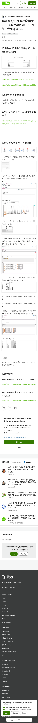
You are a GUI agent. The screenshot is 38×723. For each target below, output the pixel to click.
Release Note (6, 631)
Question (22, 7)
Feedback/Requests (8, 615)
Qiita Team (5, 690)
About (4, 598)
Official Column (7, 638)
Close (24, 713)
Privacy (4, 605)
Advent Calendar (7, 641)
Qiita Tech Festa (7, 645)
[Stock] (10, 408)
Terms (4, 602)
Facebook (5, 674)
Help (3, 619)
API (3, 655)
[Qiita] (6, 3)
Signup (32, 3)
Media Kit (5, 612)
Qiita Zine (5, 694)
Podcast (4, 681)
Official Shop (6, 697)
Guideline (5, 608)
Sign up (15, 713)
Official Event (32, 7)
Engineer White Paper (9, 651)
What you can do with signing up (15, 437)
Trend (5, 7)
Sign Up (23, 554)
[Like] (4, 408)
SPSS (4, 34)
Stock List (12, 7)
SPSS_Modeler (12, 34)
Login (24, 3)
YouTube (4, 678)
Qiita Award (5, 648)
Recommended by (17, 462)
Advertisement (6, 622)
